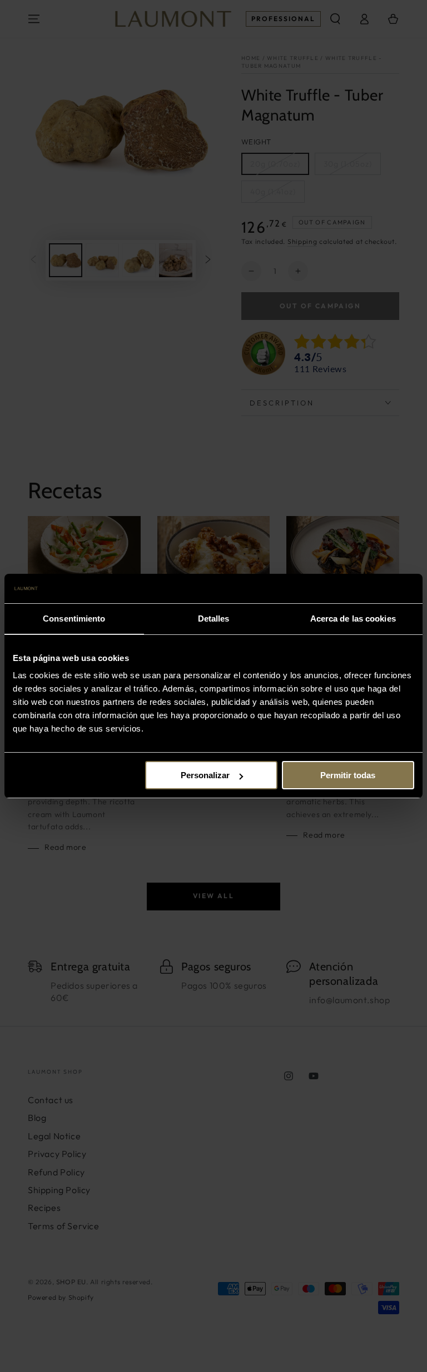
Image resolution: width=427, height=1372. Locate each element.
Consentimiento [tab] (74, 618)
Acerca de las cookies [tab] (353, 618)
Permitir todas (347, 775)
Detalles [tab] (214, 618)
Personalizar (205, 775)
